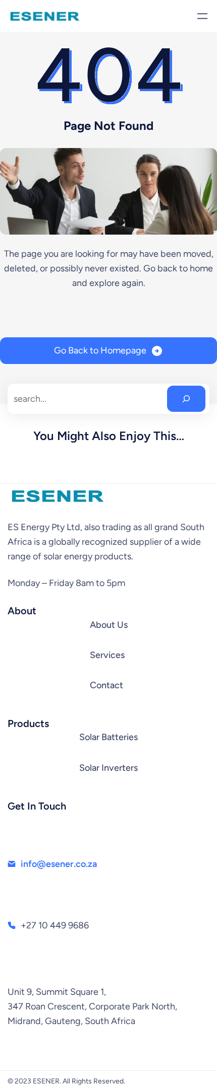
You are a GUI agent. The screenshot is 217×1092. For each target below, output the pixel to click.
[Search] (186, 399)
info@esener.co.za (59, 863)
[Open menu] (202, 16)
